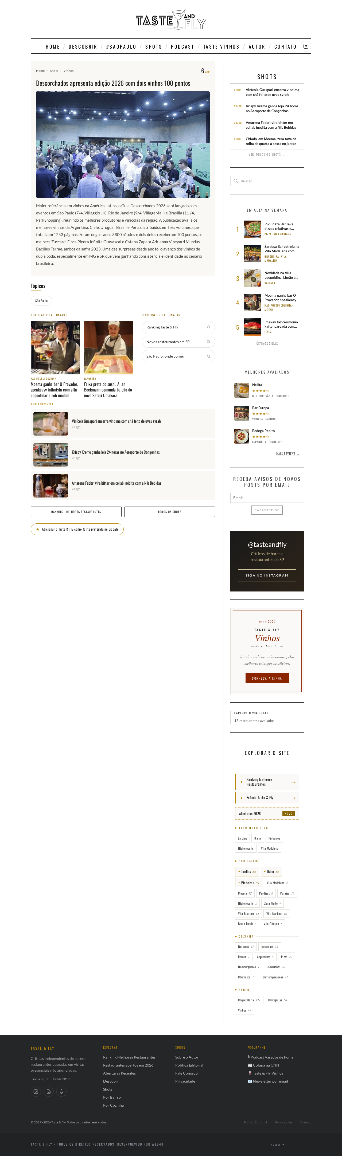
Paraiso (287, 893)
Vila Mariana (276, 913)
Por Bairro (112, 1097)
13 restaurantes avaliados (254, 721)
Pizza (286, 956)
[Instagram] (36, 1092)
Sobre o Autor (187, 1057)
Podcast (182, 46)
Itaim (257, 838)
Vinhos (68, 71)
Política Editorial (189, 1065)
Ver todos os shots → (267, 154)
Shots (153, 46)
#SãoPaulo (121, 46)
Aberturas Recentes (119, 1073)
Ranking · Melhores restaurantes (76, 512)
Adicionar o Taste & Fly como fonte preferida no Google (77, 529)
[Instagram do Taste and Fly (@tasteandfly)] (306, 46)
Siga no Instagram (267, 575)
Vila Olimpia (273, 923)
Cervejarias (277, 1000)
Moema (245, 893)
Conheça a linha (267, 678)
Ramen (244, 956)
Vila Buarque (248, 913)
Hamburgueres (248, 967)
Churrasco (246, 977)
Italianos (246, 946)
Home (53, 46)
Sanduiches (276, 967)
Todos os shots (169, 512)
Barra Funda (247, 923)
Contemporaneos (275, 977)
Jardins (242, 838)
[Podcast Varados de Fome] (61, 1092)
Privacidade (185, 1081)
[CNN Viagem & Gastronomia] (49, 1092)
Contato (285, 46)
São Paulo (41, 300)
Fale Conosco (186, 1073)
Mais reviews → (288, 453)
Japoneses (269, 946)
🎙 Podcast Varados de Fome (270, 1057)
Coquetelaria (249, 1000)
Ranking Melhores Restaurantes (129, 1057)
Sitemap (305, 1122)
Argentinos (265, 956)
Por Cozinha (113, 1105)
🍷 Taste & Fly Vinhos (265, 1073)
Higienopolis (245, 848)
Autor (257, 46)
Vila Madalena (270, 848)
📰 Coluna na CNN (263, 1065)
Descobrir (83, 46)
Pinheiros (274, 838)
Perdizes (266, 893)
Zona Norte (272, 903)
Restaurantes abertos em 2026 (128, 1065)
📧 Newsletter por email (268, 1081)
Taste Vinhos (221, 46)
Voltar (276, 1144)
